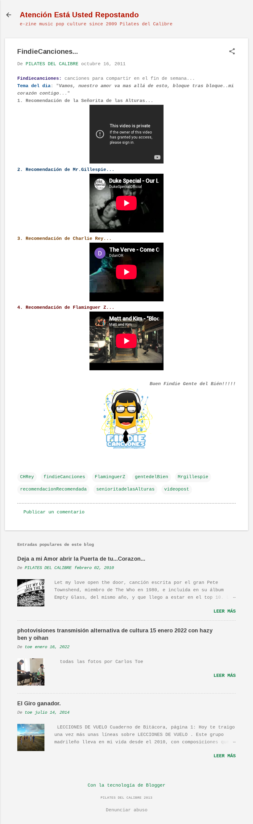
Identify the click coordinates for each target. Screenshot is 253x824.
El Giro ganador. (39, 703)
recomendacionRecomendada (53, 489)
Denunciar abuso (126, 810)
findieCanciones (64, 477)
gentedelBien (151, 477)
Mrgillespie (193, 477)
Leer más (225, 611)
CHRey (27, 477)
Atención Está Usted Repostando (79, 15)
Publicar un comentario (54, 512)
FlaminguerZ (110, 477)
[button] (232, 52)
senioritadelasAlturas (125, 489)
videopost (176, 489)
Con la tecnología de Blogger (126, 785)
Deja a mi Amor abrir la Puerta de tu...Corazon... (81, 559)
